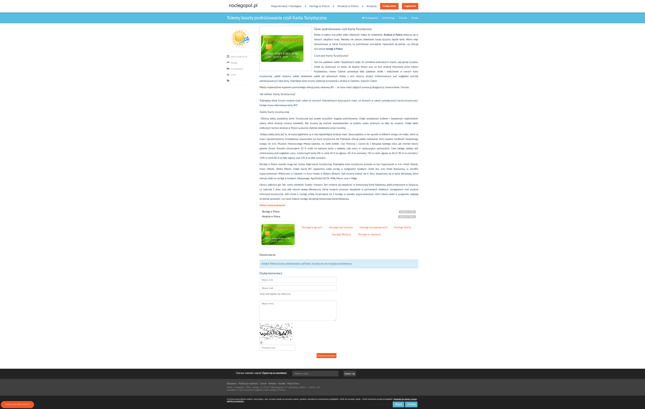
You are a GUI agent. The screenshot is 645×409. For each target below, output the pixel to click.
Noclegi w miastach (369, 234)
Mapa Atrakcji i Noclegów (286, 6)
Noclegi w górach (312, 227)
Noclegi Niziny (402, 227)
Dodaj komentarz (326, 355)
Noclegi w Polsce (319, 6)
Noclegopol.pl (371, 18)
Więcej (398, 404)
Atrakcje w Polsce (348, 6)
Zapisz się (349, 373)
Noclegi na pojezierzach (373, 227)
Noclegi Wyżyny (341, 234)
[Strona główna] (240, 5)
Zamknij (411, 404)
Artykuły (372, 6)
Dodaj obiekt (389, 6)
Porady (415, 18)
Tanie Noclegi (388, 18)
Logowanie (410, 6)
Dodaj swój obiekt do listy (17, 404)
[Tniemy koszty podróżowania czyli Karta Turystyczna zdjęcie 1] (278, 234)
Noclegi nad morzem (341, 227)
